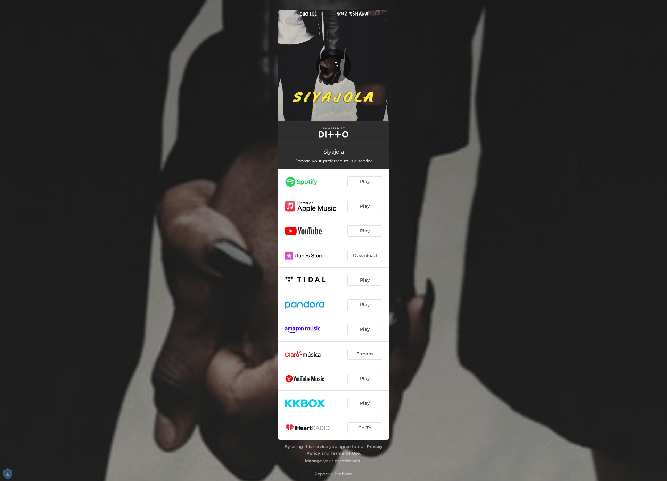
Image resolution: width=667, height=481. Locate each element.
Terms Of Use (345, 453)
